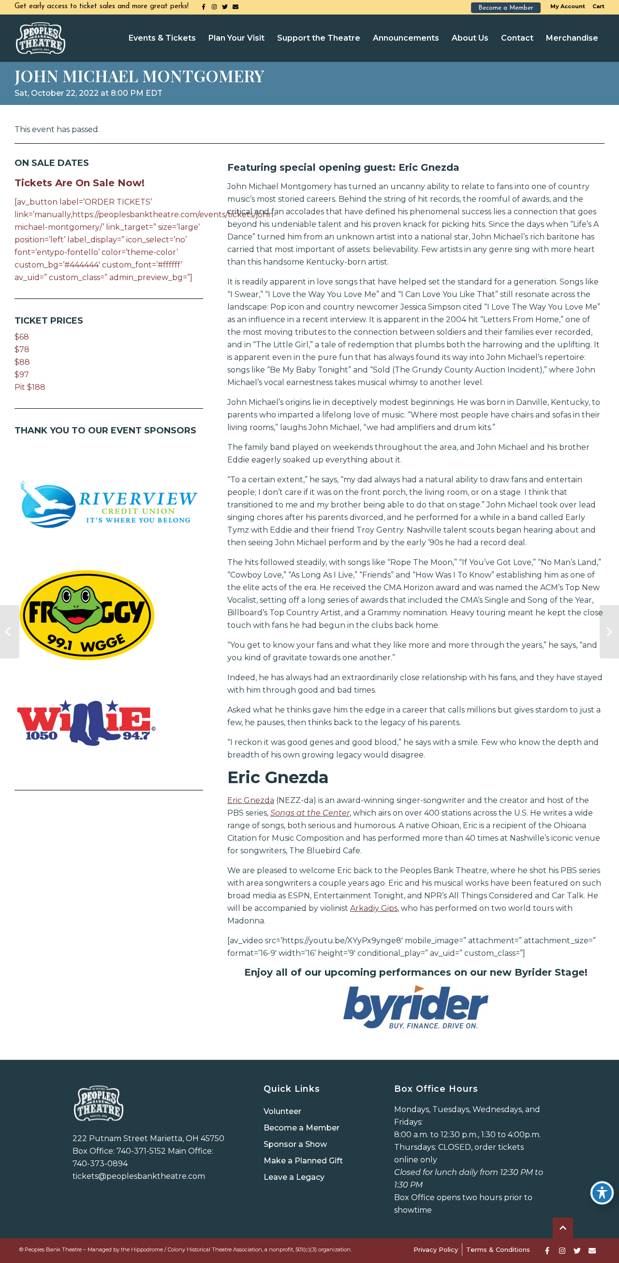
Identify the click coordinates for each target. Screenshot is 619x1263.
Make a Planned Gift (303, 1160)
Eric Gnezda (250, 800)
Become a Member (301, 1127)
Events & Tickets (162, 38)
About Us (470, 38)
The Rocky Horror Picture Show (609, 631)
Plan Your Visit (236, 38)
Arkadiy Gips (374, 908)
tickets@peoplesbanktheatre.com (139, 1176)
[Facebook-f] (203, 6)
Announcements (406, 38)
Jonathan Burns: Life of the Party (9, 631)
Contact (517, 38)
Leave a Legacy (294, 1177)
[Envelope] (235, 6)
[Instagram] (214, 6)
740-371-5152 (141, 1151)
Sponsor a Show (295, 1144)
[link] (415, 1006)
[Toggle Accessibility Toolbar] (602, 1192)
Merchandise (572, 38)
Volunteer (282, 1111)
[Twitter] (225, 6)
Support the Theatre (318, 38)
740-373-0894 (100, 1163)
